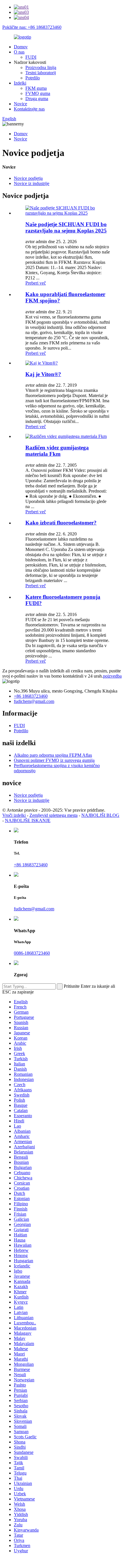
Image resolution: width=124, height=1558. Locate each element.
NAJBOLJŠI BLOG (100, 815)
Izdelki (20, 83)
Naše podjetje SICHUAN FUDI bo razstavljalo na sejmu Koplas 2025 (66, 227)
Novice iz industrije (31, 183)
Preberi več (35, 283)
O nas (19, 51)
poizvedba (112, 676)
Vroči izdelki (14, 815)
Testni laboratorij (40, 72)
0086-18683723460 (32, 953)
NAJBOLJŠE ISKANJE (27, 820)
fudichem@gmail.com (34, 701)
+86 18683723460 (31, 696)
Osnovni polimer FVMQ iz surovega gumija (54, 760)
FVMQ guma (37, 93)
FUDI (30, 57)
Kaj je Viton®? (43, 374)
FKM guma (36, 88)
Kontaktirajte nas (29, 108)
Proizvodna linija (40, 67)
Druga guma (36, 98)
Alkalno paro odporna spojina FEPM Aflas (53, 755)
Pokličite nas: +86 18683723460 (31, 27)
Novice (20, 103)
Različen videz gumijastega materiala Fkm (57, 451)
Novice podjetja (28, 178)
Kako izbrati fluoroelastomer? (61, 523)
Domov (21, 46)
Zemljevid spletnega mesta (53, 815)
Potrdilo (32, 77)
